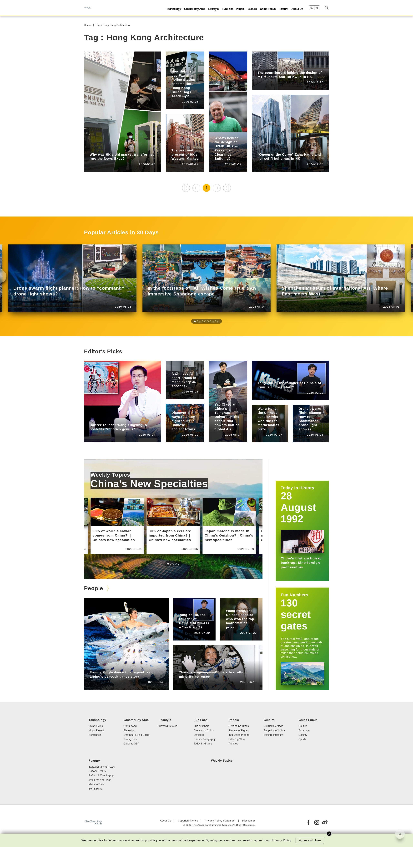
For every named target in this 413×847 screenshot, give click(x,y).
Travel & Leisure (181, 408)
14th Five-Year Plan (100, 780)
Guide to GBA (131, 743)
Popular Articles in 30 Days (121, 232)
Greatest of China (204, 730)
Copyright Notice (188, 820)
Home (87, 25)
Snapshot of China (274, 730)
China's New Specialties (149, 483)
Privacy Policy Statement (220, 820)
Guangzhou (130, 739)
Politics (303, 726)
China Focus (268, 8)
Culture (252, 8)
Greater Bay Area (194, 8)
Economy (304, 730)
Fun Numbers (294, 595)
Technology (173, 8)
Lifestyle (213, 8)
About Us (297, 8)
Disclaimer (248, 820)
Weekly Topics (110, 475)
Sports (302, 739)
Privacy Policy (281, 840)
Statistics (176, 369)
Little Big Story (112, 667)
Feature (283, 8)
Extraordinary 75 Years (102, 766)
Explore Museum (273, 734)
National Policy (97, 771)
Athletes (233, 743)
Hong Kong (122, 149)
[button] (195, 321)
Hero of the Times (239, 726)
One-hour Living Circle (136, 734)
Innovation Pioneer (114, 420)
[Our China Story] (87, 8)
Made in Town (97, 784)
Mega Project (96, 730)
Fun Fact (227, 8)
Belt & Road (95, 788)
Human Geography (204, 739)
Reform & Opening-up (101, 775)
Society (303, 734)
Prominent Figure (281, 378)
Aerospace (95, 734)
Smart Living (222, 399)
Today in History (203, 743)
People (240, 8)
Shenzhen (129, 730)
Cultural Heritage (273, 726)
